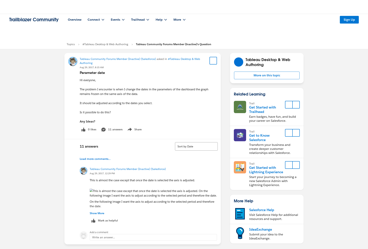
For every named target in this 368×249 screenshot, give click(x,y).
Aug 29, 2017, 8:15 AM (92, 67)
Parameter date (92, 72)
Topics (71, 44)
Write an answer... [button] (103, 237)
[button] (267, 75)
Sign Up (349, 20)
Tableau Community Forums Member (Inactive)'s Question (173, 44)
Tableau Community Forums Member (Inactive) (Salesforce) (118, 59)
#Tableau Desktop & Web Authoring (105, 44)
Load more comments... (95, 159)
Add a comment (99, 232)
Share (134, 130)
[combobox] (196, 146)
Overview (74, 20)
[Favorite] (213, 60)
